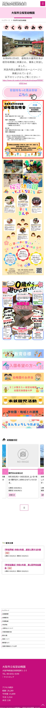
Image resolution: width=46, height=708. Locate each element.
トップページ (5, 610)
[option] (23, 471)
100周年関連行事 (7, 632)
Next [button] (41, 472)
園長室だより (5, 642)
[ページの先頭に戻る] (43, 705)
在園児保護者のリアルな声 (9, 646)
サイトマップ (9, 677)
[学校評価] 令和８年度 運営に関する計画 (23, 549)
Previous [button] (5, 472)
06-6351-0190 (13, 673)
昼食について (5, 639)
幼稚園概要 (5, 614)
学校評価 (4, 624)
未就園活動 (5, 621)
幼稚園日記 (5, 617)
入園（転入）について (7, 628)
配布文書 (4, 635)
